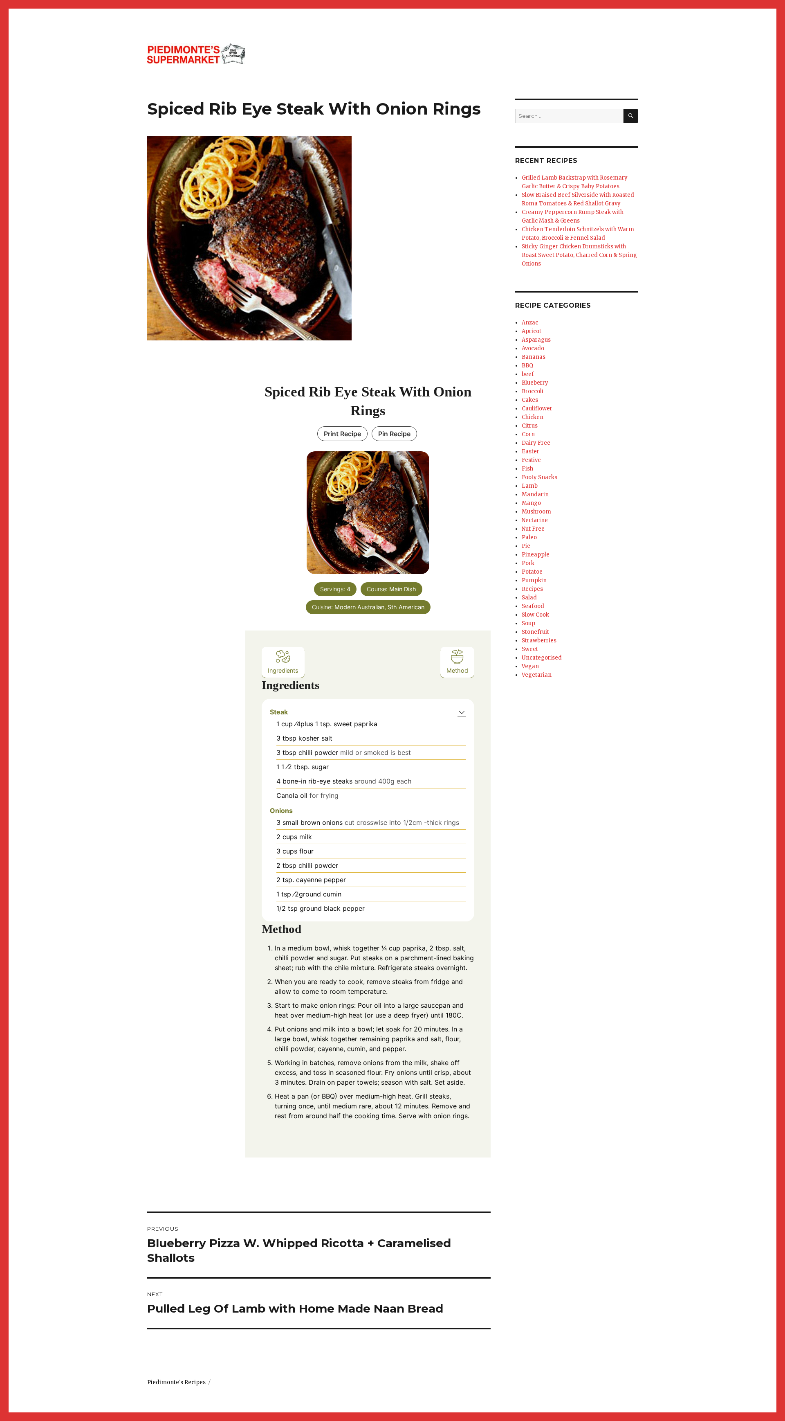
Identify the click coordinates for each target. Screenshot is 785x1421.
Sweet (530, 649)
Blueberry (535, 382)
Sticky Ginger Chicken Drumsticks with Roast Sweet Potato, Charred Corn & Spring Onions (579, 255)
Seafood (533, 606)
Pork (528, 563)
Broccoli (532, 391)
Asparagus (536, 339)
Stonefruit (535, 631)
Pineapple (536, 554)
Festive (531, 460)
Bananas (533, 357)
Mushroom (536, 511)
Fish (527, 468)
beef (528, 374)
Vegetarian (537, 674)
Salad (529, 597)
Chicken (532, 417)
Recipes (532, 589)
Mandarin (535, 494)
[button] (462, 712)
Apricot (531, 331)
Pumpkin (534, 580)
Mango (531, 503)
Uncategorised (542, 657)
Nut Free (533, 528)
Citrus (530, 425)
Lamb (530, 485)
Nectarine (535, 520)
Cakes (530, 399)
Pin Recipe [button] (394, 434)
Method (457, 670)
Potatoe (532, 571)
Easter (530, 451)
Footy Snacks (539, 477)
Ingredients (283, 670)
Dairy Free (536, 442)
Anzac (530, 322)
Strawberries (539, 640)
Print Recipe (342, 434)
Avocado (533, 348)
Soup (528, 623)
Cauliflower (537, 408)
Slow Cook (535, 614)
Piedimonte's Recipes (176, 1382)
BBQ (527, 365)
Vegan (530, 666)
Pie (526, 546)
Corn (528, 434)
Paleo (529, 537)
